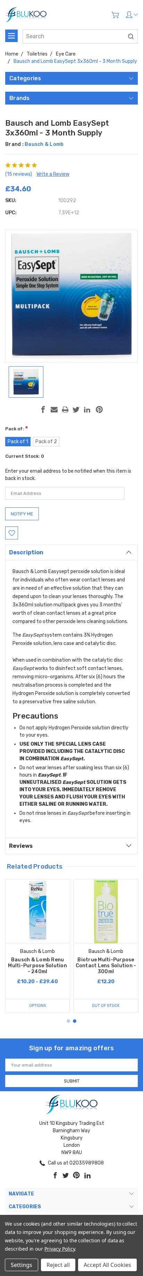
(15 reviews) (18, 174)
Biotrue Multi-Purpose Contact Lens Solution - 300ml (106, 966)
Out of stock (106, 1005)
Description (26, 552)
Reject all (58, 1265)
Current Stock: (24, 456)
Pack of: (16, 429)
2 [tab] (74, 1021)
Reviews (21, 846)
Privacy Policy (59, 1248)
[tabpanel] (37, 946)
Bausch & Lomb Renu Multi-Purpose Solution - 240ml (37, 966)
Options (37, 1005)
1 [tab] (68, 1021)
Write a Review (52, 174)
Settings (21, 1265)
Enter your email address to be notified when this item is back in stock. (68, 474)
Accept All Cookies (107, 1265)
